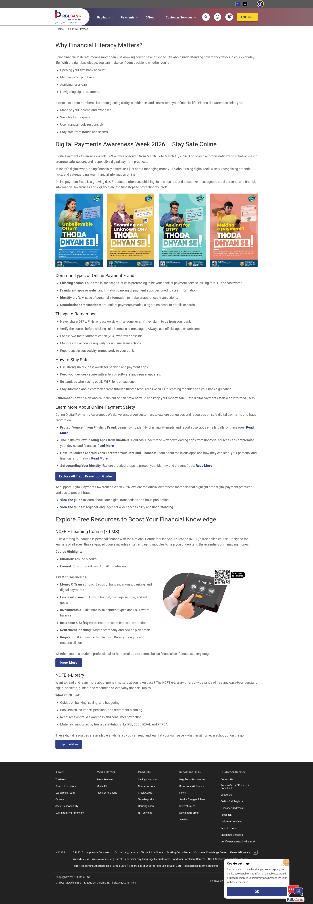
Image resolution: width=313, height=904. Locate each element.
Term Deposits (146, 799)
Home (60, 29)
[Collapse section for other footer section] (255, 852)
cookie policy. (242, 873)
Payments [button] (128, 17)
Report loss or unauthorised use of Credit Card (99, 865)
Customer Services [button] (179, 17)
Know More (68, 662)
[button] (206, 17)
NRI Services (145, 812)
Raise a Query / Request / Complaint (235, 787)
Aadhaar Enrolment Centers (189, 859)
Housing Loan (146, 806)
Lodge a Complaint (231, 821)
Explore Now (68, 744)
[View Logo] (70, 16)
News (182, 792)
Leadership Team (65, 792)
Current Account (147, 786)
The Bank (60, 779)
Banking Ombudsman (178, 852)
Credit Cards (145, 792)
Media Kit (102, 786)
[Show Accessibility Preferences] (260, 4)
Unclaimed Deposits (232, 834)
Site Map (184, 819)
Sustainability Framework (69, 812)
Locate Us (226, 794)
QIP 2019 (78, 852)
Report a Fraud (229, 828)
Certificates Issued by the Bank (238, 841)
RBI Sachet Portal (102, 859)
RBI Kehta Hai (81, 859)
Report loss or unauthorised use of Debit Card (155, 865)
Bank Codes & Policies (191, 786)
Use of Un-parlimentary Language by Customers (142, 859)
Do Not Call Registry (232, 801)
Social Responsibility (66, 806)
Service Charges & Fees (192, 799)
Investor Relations (107, 792)
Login (246, 17)
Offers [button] (150, 17)
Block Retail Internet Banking (201, 865)
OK (257, 891)
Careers (59, 799)
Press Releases (105, 779)
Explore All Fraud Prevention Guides (86, 476)
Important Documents (99, 852)
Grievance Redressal (232, 808)
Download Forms (189, 812)
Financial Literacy (240, 852)
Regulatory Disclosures (192, 779)
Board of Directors (65, 786)
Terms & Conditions (152, 852)
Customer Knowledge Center (210, 852)
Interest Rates (187, 806)
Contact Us (227, 779)
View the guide (71, 500)
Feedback (226, 814)
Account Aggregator (126, 852)
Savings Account (147, 779)
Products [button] (104, 17)
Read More (105, 446)
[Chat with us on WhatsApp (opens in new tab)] (217, 17)
